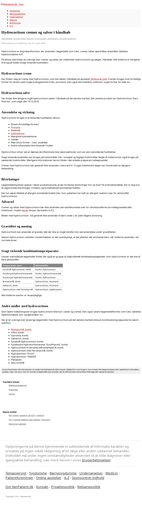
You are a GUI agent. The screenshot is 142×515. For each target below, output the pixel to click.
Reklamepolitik (88, 486)
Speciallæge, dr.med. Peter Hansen (17, 38)
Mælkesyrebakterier (18, 385)
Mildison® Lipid (99, 79)
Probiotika (13, 389)
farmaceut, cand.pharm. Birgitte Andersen (56, 38)
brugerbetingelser (96, 460)
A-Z (11, 26)
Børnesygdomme (17, 14)
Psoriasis (15, 127)
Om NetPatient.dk (19, 486)
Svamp (12, 394)
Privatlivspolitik (63, 486)
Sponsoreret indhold (88, 477)
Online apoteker (48, 477)
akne (25, 210)
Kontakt (42, 486)
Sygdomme (15, 10)
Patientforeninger (19, 477)
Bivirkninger (15, 23)
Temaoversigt (16, 473)
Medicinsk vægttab (17, 424)
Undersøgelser (16, 17)
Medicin (13, 20)
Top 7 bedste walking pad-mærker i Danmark (29, 419)
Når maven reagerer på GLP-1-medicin (26, 415)
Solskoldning (17, 133)
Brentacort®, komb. (21, 329)
